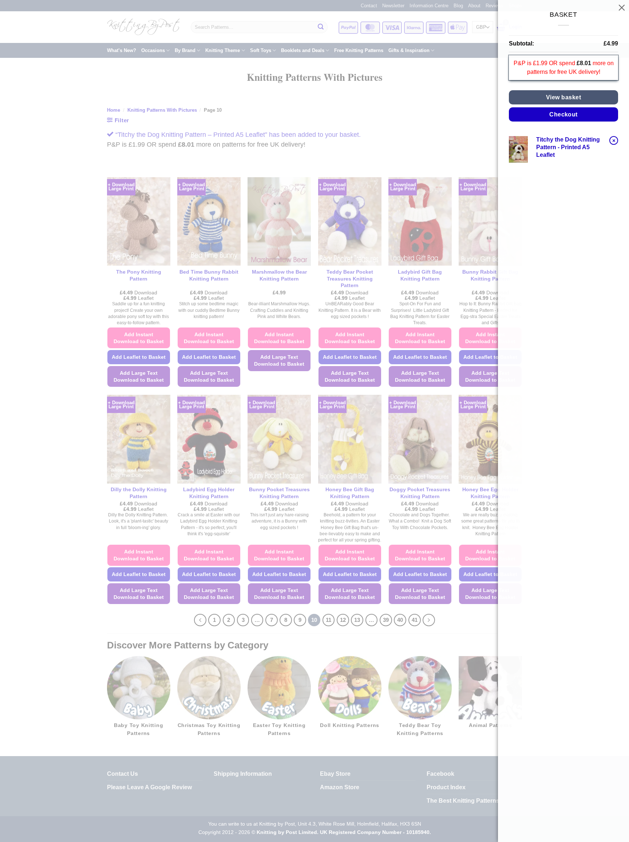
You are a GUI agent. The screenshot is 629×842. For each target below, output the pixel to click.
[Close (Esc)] (621, 7)
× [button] (614, 140)
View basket (563, 97)
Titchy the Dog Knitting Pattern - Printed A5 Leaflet (568, 147)
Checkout (563, 114)
